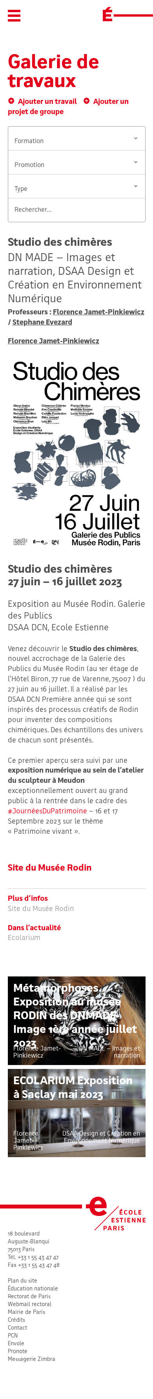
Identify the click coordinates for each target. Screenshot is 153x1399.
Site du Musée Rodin (50, 868)
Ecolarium (24, 938)
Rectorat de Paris (29, 1296)
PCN (13, 1336)
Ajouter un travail (47, 102)
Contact (17, 1328)
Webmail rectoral (29, 1304)
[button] (14, 16)
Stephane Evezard (42, 322)
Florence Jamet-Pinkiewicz (98, 312)
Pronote (17, 1351)
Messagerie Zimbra (31, 1359)
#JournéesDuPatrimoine (47, 811)
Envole (16, 1343)
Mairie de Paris (26, 1312)
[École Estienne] (107, 14)
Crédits (16, 1320)
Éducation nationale (33, 1289)
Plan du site (22, 1281)
